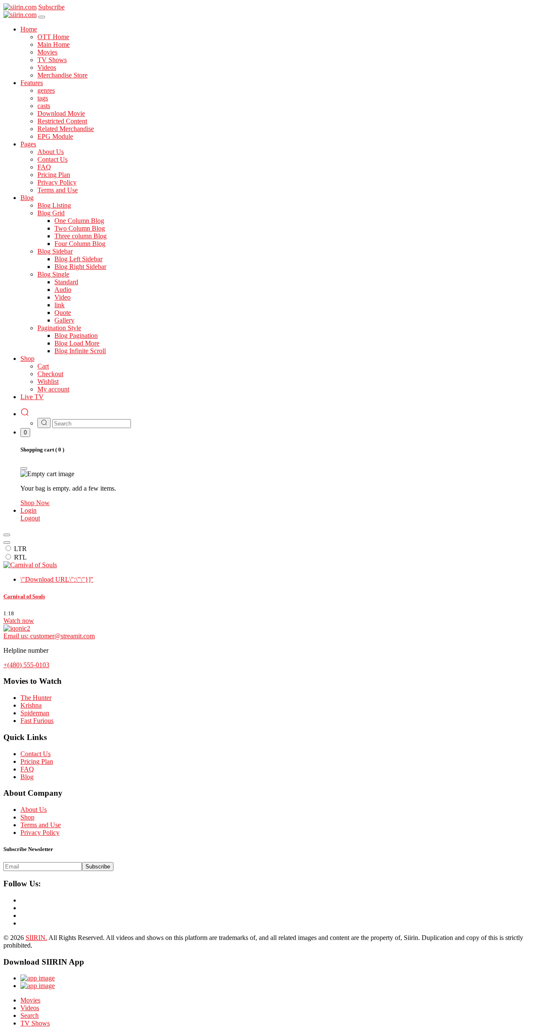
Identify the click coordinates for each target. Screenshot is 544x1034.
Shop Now (35, 502)
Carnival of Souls (24, 596)
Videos (29, 1007)
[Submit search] (44, 423)
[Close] (41, 17)
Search (29, 1015)
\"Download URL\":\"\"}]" (57, 579)
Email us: (49, 636)
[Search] (24, 413)
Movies (30, 1000)
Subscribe (97, 866)
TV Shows (35, 1023)
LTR (20, 548)
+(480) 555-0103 (26, 664)
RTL (20, 557)
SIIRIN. (36, 937)
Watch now (18, 620)
